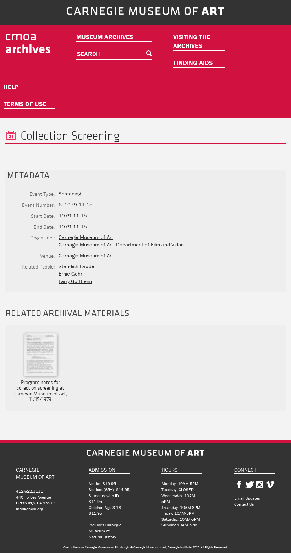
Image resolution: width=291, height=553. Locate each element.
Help (11, 87)
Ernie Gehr (70, 273)
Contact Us (244, 504)
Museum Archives (104, 37)
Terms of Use (25, 104)
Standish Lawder (77, 266)
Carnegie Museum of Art (86, 237)
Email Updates (247, 498)
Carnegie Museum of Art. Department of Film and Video (121, 244)
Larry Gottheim (75, 281)
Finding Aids (193, 63)
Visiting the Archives (191, 41)
